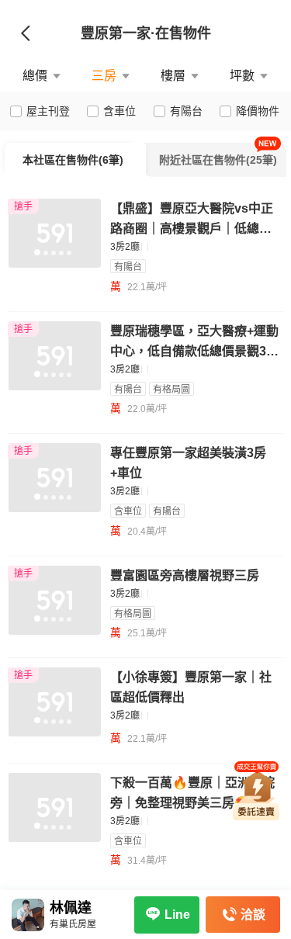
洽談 (253, 914)
